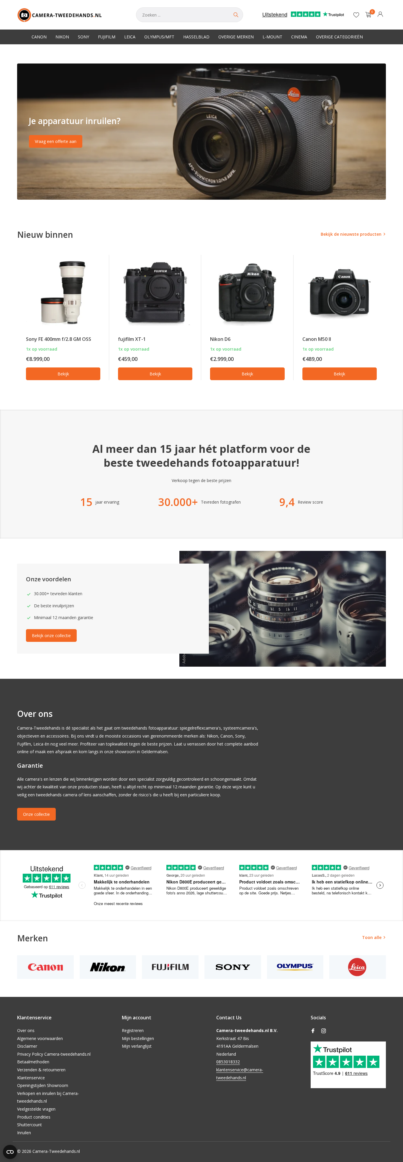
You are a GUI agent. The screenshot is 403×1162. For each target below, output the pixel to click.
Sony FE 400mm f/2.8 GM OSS (58, 339)
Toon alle (371, 937)
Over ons (26, 1030)
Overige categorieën (339, 37)
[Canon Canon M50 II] (339, 292)
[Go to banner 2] (201, 132)
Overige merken (236, 37)
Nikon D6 (220, 339)
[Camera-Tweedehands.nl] (70, 15)
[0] (366, 15)
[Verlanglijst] (356, 15)
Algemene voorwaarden (40, 1038)
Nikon (62, 37)
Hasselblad (196, 37)
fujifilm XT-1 (132, 339)
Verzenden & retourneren (41, 1070)
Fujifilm (106, 37)
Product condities (33, 1117)
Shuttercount (29, 1124)
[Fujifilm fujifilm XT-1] (155, 292)
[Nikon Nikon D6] (247, 292)
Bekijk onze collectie (51, 635)
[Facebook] (313, 1031)
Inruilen (24, 1132)
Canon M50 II (316, 339)
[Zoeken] (236, 15)
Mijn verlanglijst (137, 1046)
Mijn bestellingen (138, 1038)
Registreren (133, 1030)
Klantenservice (31, 1077)
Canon (39, 37)
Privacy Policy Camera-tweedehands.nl (54, 1054)
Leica (129, 37)
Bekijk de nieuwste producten (351, 234)
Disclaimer (27, 1046)
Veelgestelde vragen (36, 1109)
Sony (83, 37)
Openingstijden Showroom (42, 1085)
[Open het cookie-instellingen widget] (10, 1152)
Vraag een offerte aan (55, 141)
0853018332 (228, 1062)
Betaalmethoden (33, 1062)
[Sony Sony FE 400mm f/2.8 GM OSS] (63, 292)
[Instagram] (323, 1031)
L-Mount (272, 37)
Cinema (299, 37)
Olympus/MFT (159, 37)
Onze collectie (36, 814)
